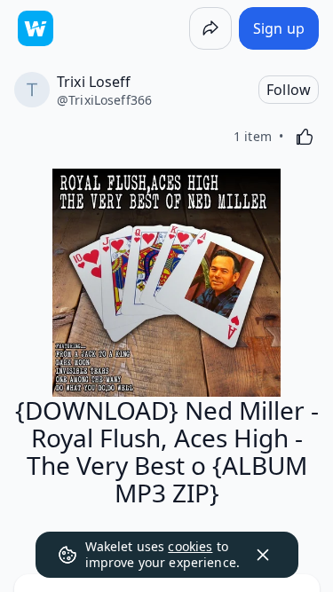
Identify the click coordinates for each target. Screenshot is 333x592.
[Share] (210, 28)
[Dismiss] (263, 555)
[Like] (304, 136)
